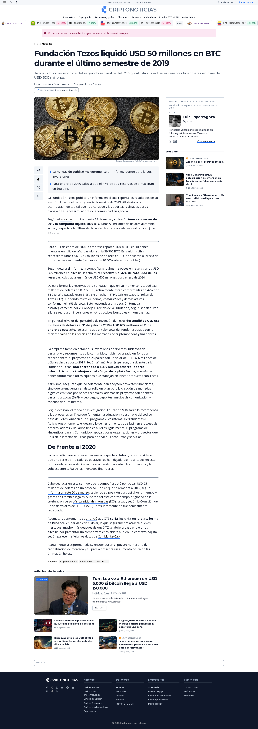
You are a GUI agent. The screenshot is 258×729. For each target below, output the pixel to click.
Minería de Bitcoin (93, 698)
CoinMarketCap (109, 536)
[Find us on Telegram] (67, 687)
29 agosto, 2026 (119, 593)
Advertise (189, 695)
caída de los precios (73, 334)
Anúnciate (187, 17)
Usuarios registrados (131, 638)
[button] (38, 183)
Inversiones (86, 561)
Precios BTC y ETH (169, 17)
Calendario (150, 17)
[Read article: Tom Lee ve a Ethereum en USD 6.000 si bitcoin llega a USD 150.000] (61, 595)
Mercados (47, 44)
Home (37, 44)
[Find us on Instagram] (57, 687)
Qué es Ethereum (93, 703)
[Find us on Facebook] (46, 687)
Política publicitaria (158, 699)
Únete (55, 33)
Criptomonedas (68, 561)
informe (66, 219)
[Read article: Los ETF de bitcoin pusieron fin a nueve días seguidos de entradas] (43, 625)
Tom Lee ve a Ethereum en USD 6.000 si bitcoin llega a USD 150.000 (124, 583)
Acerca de (153, 687)
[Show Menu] (4, 2)
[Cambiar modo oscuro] (16, 2)
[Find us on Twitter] (51, 687)
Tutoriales (121, 691)
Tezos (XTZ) (102, 561)
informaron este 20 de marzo (68, 492)
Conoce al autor (206, 141)
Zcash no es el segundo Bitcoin (205, 161)
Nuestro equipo (156, 691)
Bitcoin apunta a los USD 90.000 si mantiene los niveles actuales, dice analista (73, 641)
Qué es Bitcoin (91, 687)
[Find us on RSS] (47, 691)
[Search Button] (10, 2)
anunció (91, 518)
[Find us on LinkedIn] (73, 687)
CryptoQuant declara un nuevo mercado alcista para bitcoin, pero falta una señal (137, 623)
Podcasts (68, 17)
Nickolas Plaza (102, 593)
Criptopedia (85, 17)
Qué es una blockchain (96, 707)
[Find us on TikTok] (52, 691)
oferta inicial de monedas (90, 501)
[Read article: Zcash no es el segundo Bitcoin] (175, 163)
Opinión (120, 695)
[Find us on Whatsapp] (57, 691)
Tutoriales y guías (104, 17)
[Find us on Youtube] (62, 687)
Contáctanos (191, 687)
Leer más (100, 607)
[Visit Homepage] (129, 9)
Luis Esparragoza (58, 84)
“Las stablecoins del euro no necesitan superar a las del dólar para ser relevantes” (138, 644)
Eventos (120, 699)
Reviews (136, 17)
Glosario (122, 17)
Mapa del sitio (155, 703)
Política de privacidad (159, 695)
